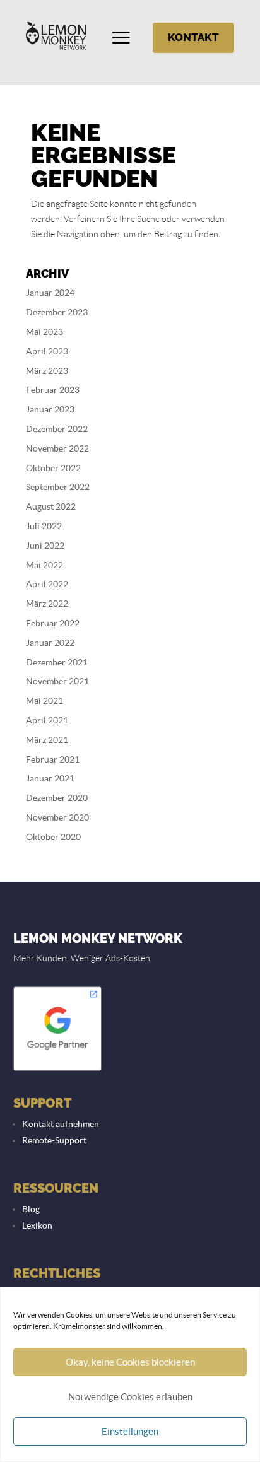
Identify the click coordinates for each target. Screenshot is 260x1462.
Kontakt (193, 37)
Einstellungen (130, 1431)
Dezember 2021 (57, 662)
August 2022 (51, 506)
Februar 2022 (53, 623)
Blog (31, 1209)
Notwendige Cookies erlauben (130, 1396)
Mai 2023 (44, 332)
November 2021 (57, 681)
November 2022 (57, 448)
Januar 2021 (50, 778)
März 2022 (47, 604)
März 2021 (47, 740)
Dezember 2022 (57, 429)
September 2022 (58, 487)
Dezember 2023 (57, 312)
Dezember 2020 (57, 798)
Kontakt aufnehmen (60, 1124)
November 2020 (57, 817)
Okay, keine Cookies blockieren (130, 1362)
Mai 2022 (44, 565)
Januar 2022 (50, 643)
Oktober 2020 (53, 837)
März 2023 (47, 371)
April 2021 (47, 720)
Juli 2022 (44, 526)
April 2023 (47, 351)
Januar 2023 (50, 409)
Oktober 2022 (53, 468)
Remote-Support (54, 1140)
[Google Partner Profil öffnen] (57, 1070)
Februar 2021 (53, 759)
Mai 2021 (44, 701)
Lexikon (37, 1225)
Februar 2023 (53, 390)
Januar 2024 (50, 293)
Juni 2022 (45, 546)
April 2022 (47, 584)
